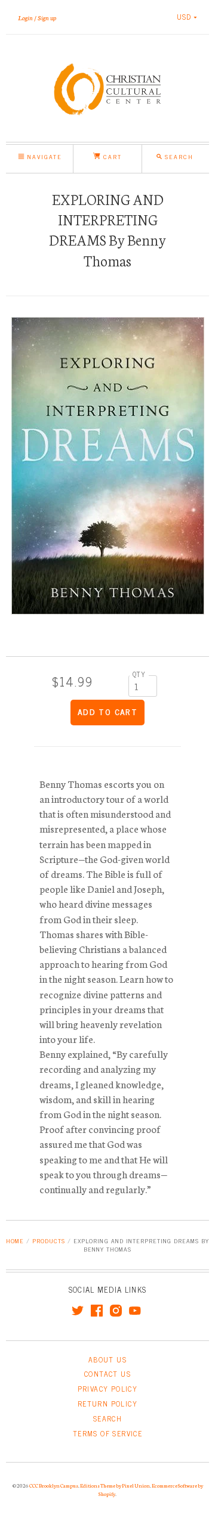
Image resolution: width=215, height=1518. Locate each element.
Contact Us (107, 1374)
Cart (111, 156)
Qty (139, 674)
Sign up (47, 17)
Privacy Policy (108, 1389)
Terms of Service (107, 1433)
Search (107, 1418)
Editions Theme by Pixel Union (115, 1485)
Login (25, 17)
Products (48, 1240)
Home (15, 1240)
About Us (107, 1359)
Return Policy (107, 1404)
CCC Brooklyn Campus (53, 1485)
